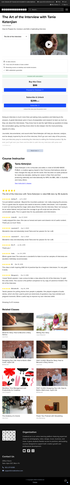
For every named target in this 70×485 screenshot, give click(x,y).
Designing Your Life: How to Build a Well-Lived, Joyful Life (16, 361)
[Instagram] (33, 450)
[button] (65, 480)
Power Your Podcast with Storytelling (49, 416)
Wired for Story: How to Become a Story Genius (16, 333)
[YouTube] (24, 450)
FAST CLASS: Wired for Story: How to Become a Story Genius (49, 361)
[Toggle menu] (66, 9)
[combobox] (45, 9)
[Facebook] (28, 450)
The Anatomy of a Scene (11, 416)
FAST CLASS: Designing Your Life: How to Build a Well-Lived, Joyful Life (51, 389)
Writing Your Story (42, 332)
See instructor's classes (23, 183)
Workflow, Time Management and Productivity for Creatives (14, 389)
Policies (35, 482)
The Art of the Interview (12, 36)
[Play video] (49, 44)
